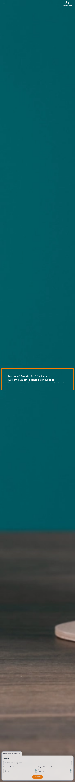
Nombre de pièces (10, 767)
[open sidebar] (3, 3)
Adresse (6, 758)
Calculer (37, 777)
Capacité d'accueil (45, 767)
